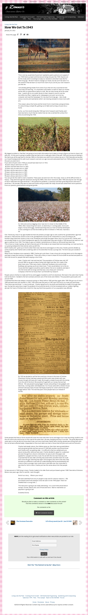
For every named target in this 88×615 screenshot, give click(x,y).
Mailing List (64, 1)
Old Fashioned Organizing (45, 17)
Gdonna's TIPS (27, 598)
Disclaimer (33, 1)
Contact (42, 1)
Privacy (56, 1)
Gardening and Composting (66, 17)
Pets (34, 598)
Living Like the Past (11, 17)
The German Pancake (24, 521)
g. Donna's (15, 7)
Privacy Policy (44, 549)
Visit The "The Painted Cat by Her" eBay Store (44, 565)
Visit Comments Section (45, 513)
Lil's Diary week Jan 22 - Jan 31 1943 (59, 521)
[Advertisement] (44, 581)
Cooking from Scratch (27, 17)
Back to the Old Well (52, 598)
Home (25, 1)
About (49, 1)
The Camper (41, 598)
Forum (62, 598)
